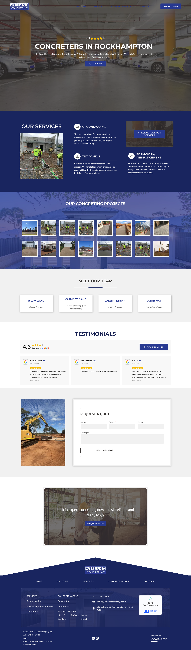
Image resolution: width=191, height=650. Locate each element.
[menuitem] (82, 6)
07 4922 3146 (103, 596)
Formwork (132, 163)
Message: (84, 432)
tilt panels (92, 163)
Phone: (140, 422)
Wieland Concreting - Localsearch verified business (150, 605)
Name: (83, 422)
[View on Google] (25, 362)
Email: (111, 422)
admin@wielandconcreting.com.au (112, 601)
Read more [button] (34, 380)
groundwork (86, 140)
